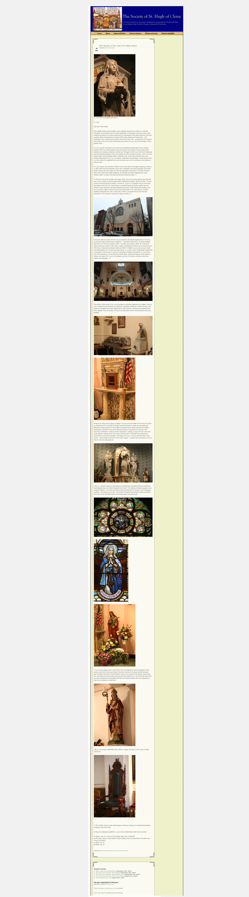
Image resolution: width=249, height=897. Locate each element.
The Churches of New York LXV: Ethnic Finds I (118, 45)
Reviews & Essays (151, 33)
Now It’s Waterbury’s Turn (103, 877)
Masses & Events (119, 33)
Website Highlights (167, 33)
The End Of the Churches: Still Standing (108, 873)
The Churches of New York (121, 850)
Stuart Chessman (109, 48)
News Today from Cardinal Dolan (106, 871)
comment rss (109, 884)
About (108, 33)
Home (100, 33)
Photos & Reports (135, 33)
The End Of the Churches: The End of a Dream (110, 876)
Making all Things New (107, 850)
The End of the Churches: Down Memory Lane (110, 874)
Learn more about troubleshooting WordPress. (108, 893)
